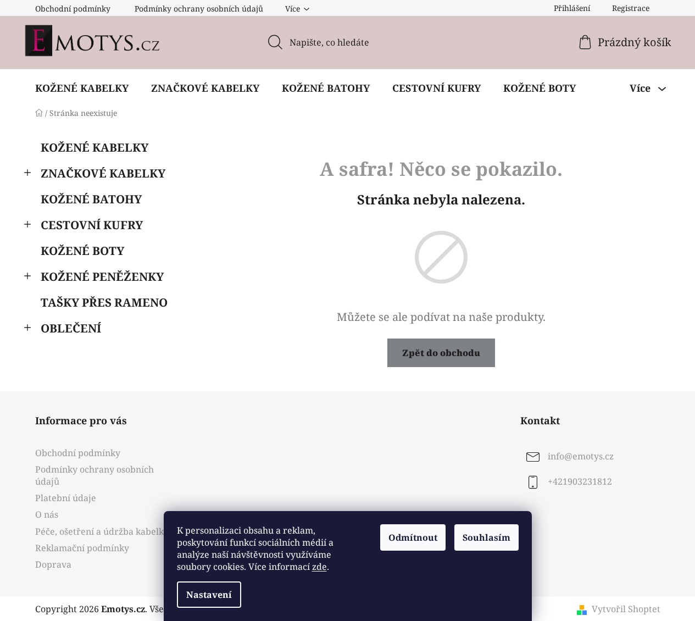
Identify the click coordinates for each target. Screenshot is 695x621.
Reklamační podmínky (82, 548)
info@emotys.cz (581, 456)
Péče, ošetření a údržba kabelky (102, 531)
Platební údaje (65, 498)
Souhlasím (486, 537)
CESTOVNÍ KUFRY (92, 224)
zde (319, 567)
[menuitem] (82, 88)
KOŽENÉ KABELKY (94, 147)
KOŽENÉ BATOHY (91, 199)
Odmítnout (412, 537)
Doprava (53, 564)
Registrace (630, 8)
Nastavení (209, 595)
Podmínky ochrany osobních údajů (199, 8)
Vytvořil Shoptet (626, 609)
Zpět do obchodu (441, 353)
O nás (46, 514)
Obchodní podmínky (72, 8)
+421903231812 (580, 481)
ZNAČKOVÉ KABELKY (103, 173)
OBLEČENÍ (71, 328)
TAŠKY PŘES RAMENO (104, 302)
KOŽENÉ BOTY (82, 250)
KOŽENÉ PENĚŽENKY (102, 276)
